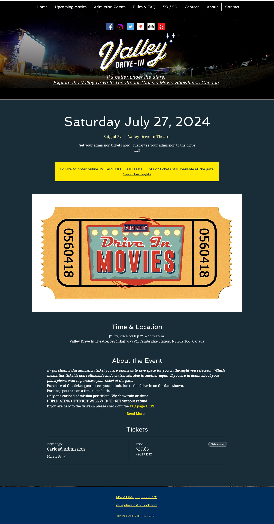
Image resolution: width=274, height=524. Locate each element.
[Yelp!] (161, 26)
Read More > (137, 414)
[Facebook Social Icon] (109, 26)
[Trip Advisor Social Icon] (151, 26)
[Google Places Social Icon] (140, 26)
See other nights (137, 174)
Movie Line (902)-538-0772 (136, 497)
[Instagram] (120, 26)
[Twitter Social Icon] (130, 26)
